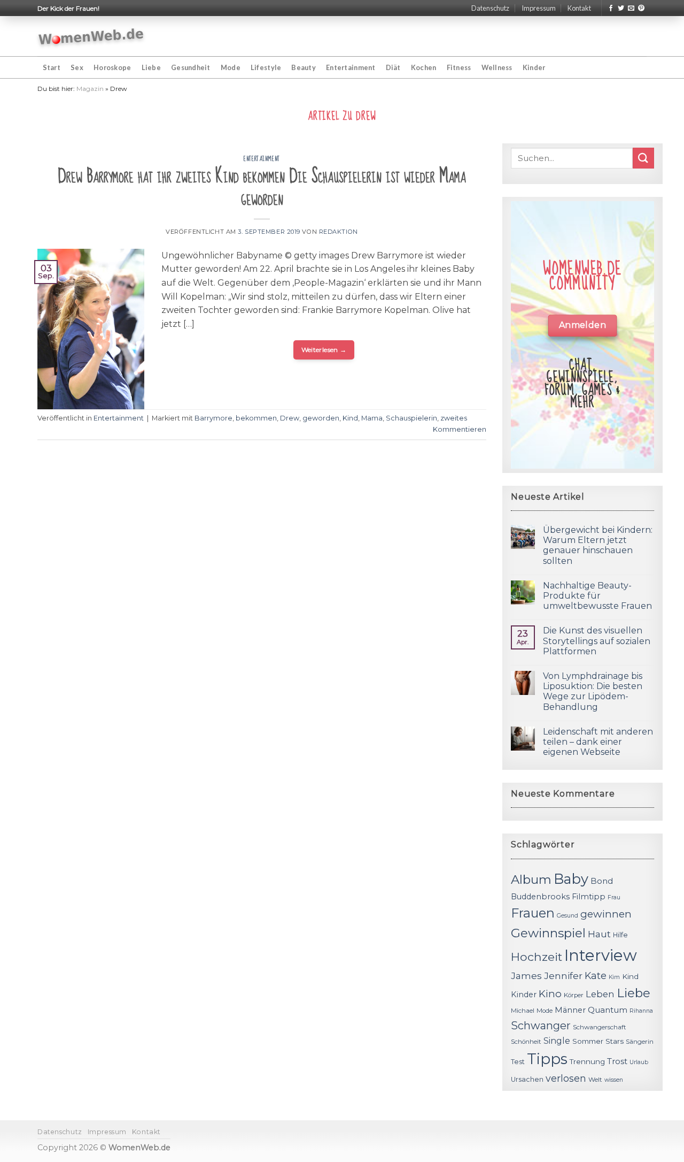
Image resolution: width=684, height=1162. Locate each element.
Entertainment (350, 67)
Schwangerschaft (599, 1027)
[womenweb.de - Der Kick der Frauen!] (91, 36)
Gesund (567, 915)
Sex (77, 67)
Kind (350, 418)
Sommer (587, 1041)
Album (531, 879)
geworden (320, 418)
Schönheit (526, 1041)
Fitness (459, 67)
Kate (596, 975)
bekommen (256, 418)
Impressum (539, 8)
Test (518, 1062)
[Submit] (643, 158)
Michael (522, 1010)
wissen (613, 1079)
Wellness (496, 67)
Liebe (151, 67)
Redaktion (338, 231)
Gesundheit (191, 67)
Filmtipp (588, 896)
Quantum (607, 1010)
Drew (289, 418)
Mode (230, 67)
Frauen (533, 913)
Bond (601, 881)
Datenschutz (490, 8)
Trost (617, 1061)
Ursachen (527, 1079)
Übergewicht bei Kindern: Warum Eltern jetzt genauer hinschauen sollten (597, 545)
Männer (570, 1010)
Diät (393, 67)
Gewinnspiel (548, 933)
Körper (574, 995)
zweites (453, 418)
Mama (372, 418)
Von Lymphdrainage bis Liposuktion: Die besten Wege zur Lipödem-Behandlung (592, 691)
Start (51, 67)
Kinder (534, 67)
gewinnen (606, 914)
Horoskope (112, 67)
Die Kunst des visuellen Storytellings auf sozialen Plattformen (596, 640)
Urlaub (638, 1062)
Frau (614, 897)
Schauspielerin (411, 418)
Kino (550, 994)
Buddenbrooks (540, 896)
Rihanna (641, 1010)
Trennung (587, 1061)
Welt (595, 1079)
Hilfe (620, 935)
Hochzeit (536, 957)
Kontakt (579, 8)
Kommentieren (459, 429)
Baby (571, 878)
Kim (614, 977)
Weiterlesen (324, 350)
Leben (600, 994)
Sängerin (640, 1041)
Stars (614, 1041)
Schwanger (541, 1025)
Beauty (303, 67)
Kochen (424, 67)
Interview (600, 955)
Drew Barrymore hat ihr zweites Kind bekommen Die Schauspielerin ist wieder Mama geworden (262, 187)
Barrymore (213, 418)
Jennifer (563, 975)
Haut (599, 933)
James (526, 975)
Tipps (547, 1059)
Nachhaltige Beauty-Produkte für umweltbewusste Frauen (597, 595)
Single (556, 1041)
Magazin (90, 89)
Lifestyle (266, 67)
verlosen (566, 1078)
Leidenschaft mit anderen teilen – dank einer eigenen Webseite (598, 742)
